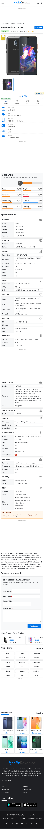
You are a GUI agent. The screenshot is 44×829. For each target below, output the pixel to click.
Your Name (7, 591)
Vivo (7, 653)
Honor (36, 658)
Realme (7, 662)
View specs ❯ (14, 642)
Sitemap (39, 818)
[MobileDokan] (22, 2)
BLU (36, 675)
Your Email (7, 596)
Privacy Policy (14, 818)
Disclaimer (23, 818)
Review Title (8, 601)
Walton (6, 103)
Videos (25, 793)
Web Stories (5, 793)
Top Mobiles (5, 789)
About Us (5, 818)
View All (38, 648)
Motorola (22, 662)
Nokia (8, 671)
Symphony (36, 662)
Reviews (25, 786)
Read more (19, 517)
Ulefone (7, 675)
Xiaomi (22, 653)
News (3, 786)
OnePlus (36, 671)
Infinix (36, 667)
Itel (22, 675)
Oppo (8, 658)
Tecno (8, 667)
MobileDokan (33, 815)
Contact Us (31, 818)
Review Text (8, 608)
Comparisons (27, 789)
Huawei (22, 658)
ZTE (22, 667)
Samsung (36, 653)
